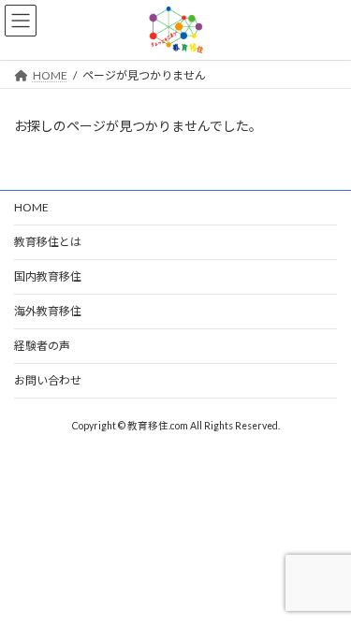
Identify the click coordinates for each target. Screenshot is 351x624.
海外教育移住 (47, 311)
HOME (31, 207)
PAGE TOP (324, 586)
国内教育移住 (47, 276)
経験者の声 (42, 346)
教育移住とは (47, 242)
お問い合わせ (47, 380)
